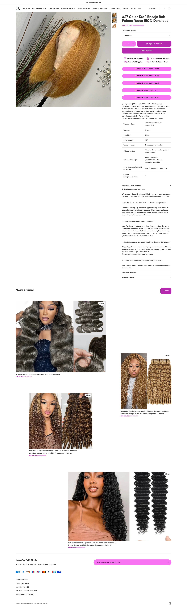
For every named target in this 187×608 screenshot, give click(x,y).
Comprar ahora (146, 50)
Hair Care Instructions (129, 272)
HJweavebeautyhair (27, 603)
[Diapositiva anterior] (18, 59)
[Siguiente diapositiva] (108, 59)
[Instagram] (170, 603)
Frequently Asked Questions (131, 185)
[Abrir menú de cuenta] (164, 8)
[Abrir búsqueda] (159, 8)
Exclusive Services (128, 277)
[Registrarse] (168, 562)
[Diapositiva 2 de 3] (114, 20)
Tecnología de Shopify (41, 603)
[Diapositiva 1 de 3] (114, 15)
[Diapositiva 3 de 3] (114, 26)
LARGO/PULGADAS (129, 31)
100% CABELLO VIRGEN (24, 594)
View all (166, 291)
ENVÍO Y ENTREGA (22, 583)
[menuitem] (139, 8)
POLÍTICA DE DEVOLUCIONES (26, 591)
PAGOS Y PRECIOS (22, 587)
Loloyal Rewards (22, 579)
